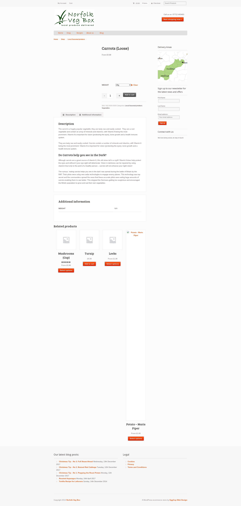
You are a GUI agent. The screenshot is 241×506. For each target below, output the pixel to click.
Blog (101, 33)
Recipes (80, 33)
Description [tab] (70, 115)
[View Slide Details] (172, 66)
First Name (161, 98)
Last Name (161, 106)
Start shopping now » (172, 19)
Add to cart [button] (89, 264)
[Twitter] (160, 143)
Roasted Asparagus (67, 478)
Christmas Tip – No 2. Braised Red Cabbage (77, 467)
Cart (70, 3)
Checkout (156, 3)
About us (90, 33)
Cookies (131, 462)
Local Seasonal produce (76, 39)
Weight (105, 85)
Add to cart (129, 95)
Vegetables (106, 108)
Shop (69, 33)
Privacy (131, 464)
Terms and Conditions (137, 467)
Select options (66, 270)
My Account (62, 3)
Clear (135, 85)
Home (60, 33)
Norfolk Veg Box (73, 500)
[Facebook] (164, 143)
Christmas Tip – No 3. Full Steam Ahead (76, 462)
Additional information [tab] (91, 115)
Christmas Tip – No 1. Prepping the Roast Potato (80, 473)
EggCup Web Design (178, 500)
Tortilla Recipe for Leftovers (71, 481)
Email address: (163, 114)
